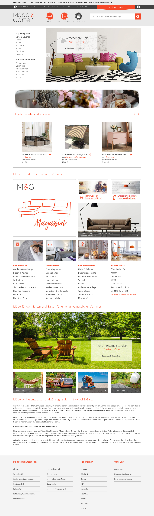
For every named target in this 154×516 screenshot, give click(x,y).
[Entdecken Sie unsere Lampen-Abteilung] (126, 190)
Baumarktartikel (53, 469)
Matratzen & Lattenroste (57, 291)
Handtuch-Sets (20, 298)
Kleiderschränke (53, 298)
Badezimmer (21, 74)
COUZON (84, 474)
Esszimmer (20, 66)
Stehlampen (52, 474)
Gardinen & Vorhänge (23, 269)
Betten (18, 42)
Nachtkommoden (54, 283)
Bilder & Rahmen (85, 269)
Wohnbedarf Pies (118, 269)
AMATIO (84, 508)
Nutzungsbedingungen (123, 474)
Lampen (19, 54)
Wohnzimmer (21, 63)
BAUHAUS (84, 504)
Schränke (20, 45)
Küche (18, 77)
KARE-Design (116, 283)
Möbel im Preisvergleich (56, 489)
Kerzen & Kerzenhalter (88, 276)
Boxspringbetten (53, 269)
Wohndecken (19, 280)
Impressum (118, 469)
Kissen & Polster (20, 273)
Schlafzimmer (52, 265)
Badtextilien (18, 283)
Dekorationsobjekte (87, 273)
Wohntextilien (20, 265)
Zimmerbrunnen (85, 294)
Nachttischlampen (54, 294)
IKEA (82, 484)
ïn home (84, 469)
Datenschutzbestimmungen (99, 2)
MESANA (84, 494)
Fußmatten (18, 294)
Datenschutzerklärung (123, 479)
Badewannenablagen (87, 287)
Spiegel (81, 280)
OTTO (113, 280)
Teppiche (20, 51)
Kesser (83, 479)
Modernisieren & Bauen (56, 479)
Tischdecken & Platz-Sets (24, 287)
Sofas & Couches (23, 37)
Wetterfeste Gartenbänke (23, 479)
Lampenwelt (116, 276)
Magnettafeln (84, 298)
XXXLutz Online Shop (120, 287)
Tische (18, 39)
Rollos (81, 283)
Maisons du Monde (119, 290)
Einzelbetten (51, 276)
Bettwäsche (51, 484)
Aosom (114, 272)
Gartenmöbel (18, 484)
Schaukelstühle (19, 474)
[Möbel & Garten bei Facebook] (138, 7)
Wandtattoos (84, 291)
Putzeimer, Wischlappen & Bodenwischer (24, 496)
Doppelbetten (52, 273)
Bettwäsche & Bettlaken (24, 276)
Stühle (18, 48)
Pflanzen (16, 469)
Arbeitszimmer (22, 71)
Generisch (110, 157)
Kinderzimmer (22, 68)
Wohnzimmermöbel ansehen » (77, 48)
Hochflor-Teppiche (21, 291)
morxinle (84, 489)
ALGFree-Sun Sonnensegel (76, 157)
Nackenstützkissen (54, 287)
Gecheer (28, 157)
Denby (83, 499)
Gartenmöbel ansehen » (112, 356)
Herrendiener (52, 280)
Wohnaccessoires (86, 265)
